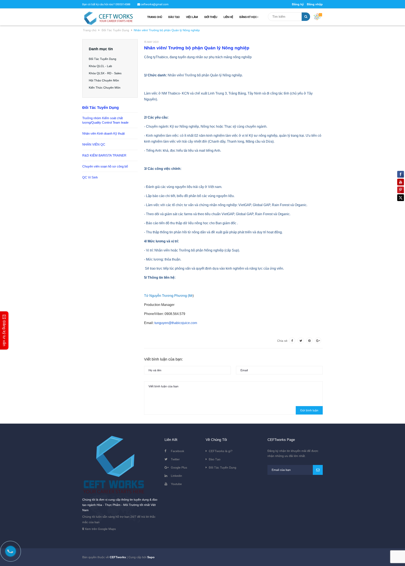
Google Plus (179, 467)
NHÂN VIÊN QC (93, 144)
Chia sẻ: (282, 340)
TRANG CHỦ (154, 17)
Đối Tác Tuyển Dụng (102, 59)
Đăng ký (298, 4)
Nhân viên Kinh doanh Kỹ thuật (103, 133)
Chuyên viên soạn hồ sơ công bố (105, 166)
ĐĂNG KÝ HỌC (248, 17)
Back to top (335, 558)
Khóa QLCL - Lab (100, 66)
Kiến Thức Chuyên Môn (104, 87)
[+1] (318, 340)
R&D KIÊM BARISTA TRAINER (104, 155)
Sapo (151, 557)
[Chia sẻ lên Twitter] (301, 340)
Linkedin (176, 475)
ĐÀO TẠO (174, 17)
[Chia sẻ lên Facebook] (292, 340)
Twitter (175, 459)
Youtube (176, 484)
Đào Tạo (214, 459)
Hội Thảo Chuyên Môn (104, 80)
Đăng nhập (315, 4)
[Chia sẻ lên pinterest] (309, 340)
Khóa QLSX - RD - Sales (105, 73)
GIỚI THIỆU (210, 17)
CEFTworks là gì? (220, 451)
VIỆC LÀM (192, 17)
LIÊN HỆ (228, 17)
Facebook (177, 451)
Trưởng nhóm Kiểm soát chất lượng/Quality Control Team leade (105, 120)
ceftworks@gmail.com (154, 4)
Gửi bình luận (309, 410)
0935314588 (122, 4)
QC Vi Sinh (90, 177)
